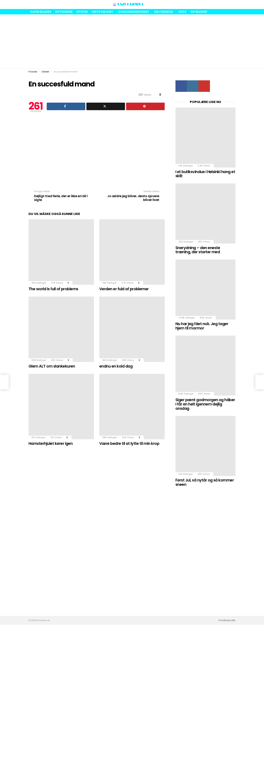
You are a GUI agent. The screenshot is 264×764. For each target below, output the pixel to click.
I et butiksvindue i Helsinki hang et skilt (205, 174)
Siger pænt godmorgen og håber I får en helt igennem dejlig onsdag (205, 404)
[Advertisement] (132, 41)
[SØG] (232, 4)
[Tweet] (105, 106)
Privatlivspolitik (227, 620)
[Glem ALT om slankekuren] (61, 329)
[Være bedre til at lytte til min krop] (132, 406)
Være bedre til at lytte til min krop (129, 443)
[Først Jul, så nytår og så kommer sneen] (205, 446)
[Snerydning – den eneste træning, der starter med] (205, 213)
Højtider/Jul (163, 11)
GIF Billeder (199, 11)
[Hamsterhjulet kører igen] (61, 406)
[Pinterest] (145, 106)
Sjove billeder (40, 11)
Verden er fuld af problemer (124, 289)
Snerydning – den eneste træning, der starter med (197, 250)
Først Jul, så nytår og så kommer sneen (204, 482)
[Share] (66, 106)
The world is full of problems (53, 289)
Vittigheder (63, 11)
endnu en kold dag (116, 366)
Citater (82, 11)
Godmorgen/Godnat (133, 11)
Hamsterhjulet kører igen (51, 443)
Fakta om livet (102, 11)
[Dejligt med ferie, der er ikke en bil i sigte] (4, 382)
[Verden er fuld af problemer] (132, 252)
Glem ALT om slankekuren (52, 366)
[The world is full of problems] (61, 252)
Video (182, 11)
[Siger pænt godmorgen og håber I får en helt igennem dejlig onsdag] (205, 366)
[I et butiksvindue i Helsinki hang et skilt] (205, 137)
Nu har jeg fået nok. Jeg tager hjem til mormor (201, 326)
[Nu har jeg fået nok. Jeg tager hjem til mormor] (205, 290)
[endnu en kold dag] (132, 329)
